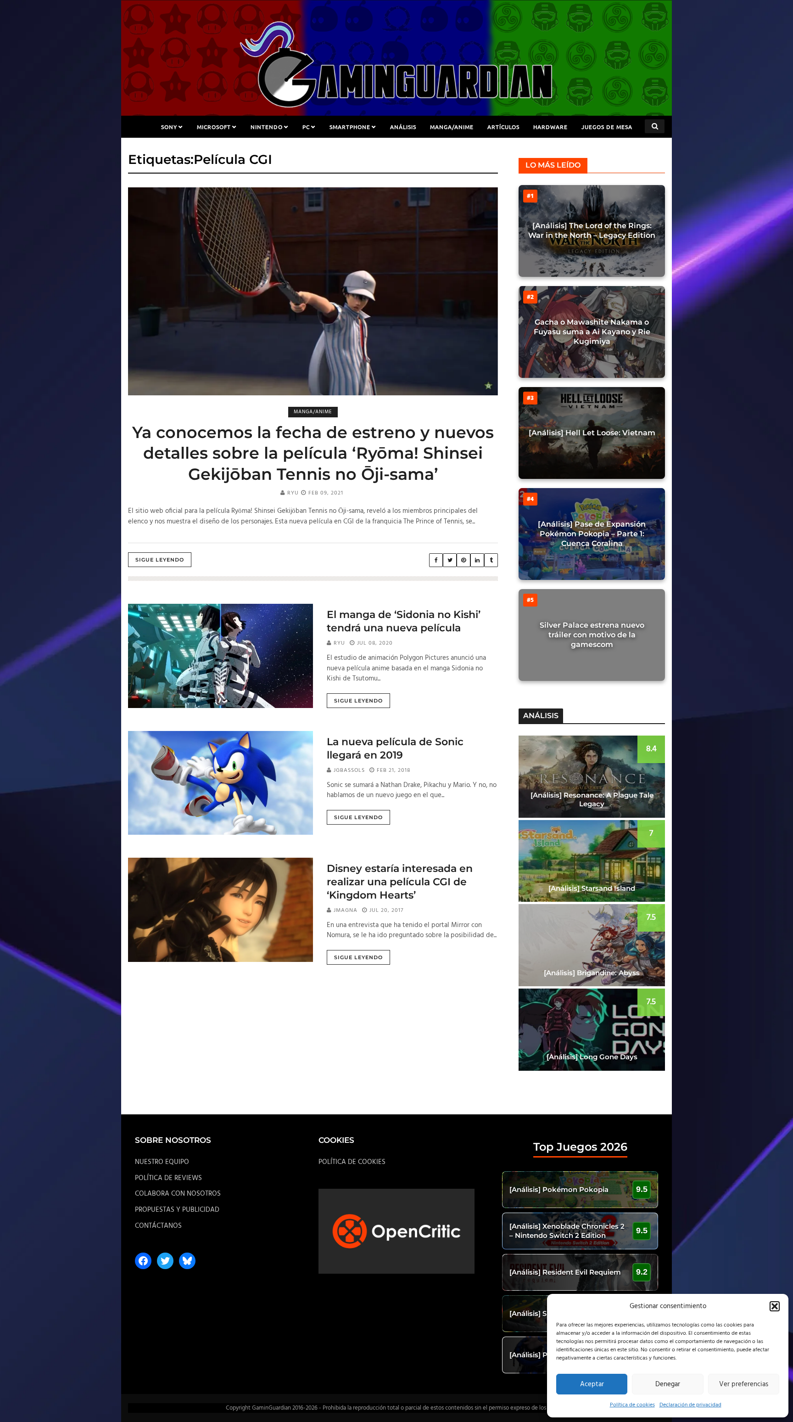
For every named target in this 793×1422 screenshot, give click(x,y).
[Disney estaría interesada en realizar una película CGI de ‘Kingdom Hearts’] (220, 909)
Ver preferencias (743, 1384)
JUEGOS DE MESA (606, 126)
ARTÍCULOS (503, 126)
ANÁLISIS (403, 126)
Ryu (293, 493)
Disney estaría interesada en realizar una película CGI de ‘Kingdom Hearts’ (400, 881)
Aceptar (592, 1384)
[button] (774, 1306)
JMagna (345, 910)
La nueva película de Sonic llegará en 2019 (395, 748)
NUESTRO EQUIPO (162, 1162)
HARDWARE (550, 126)
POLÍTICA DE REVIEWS (168, 1178)
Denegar (667, 1384)
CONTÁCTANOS (158, 1225)
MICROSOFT (214, 126)
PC (306, 126)
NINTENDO (267, 126)
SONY (169, 126)
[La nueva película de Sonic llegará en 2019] (220, 782)
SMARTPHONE (349, 126)
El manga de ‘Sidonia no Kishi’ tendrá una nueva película (403, 621)
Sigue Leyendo (159, 559)
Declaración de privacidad (690, 1405)
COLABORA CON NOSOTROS (178, 1193)
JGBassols (349, 770)
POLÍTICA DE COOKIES (351, 1162)
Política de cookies (632, 1405)
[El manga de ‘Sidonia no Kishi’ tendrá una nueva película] (220, 655)
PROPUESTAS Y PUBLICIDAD (177, 1209)
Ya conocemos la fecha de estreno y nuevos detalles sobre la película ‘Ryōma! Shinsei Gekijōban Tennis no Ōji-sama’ (313, 453)
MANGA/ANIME (452, 126)
